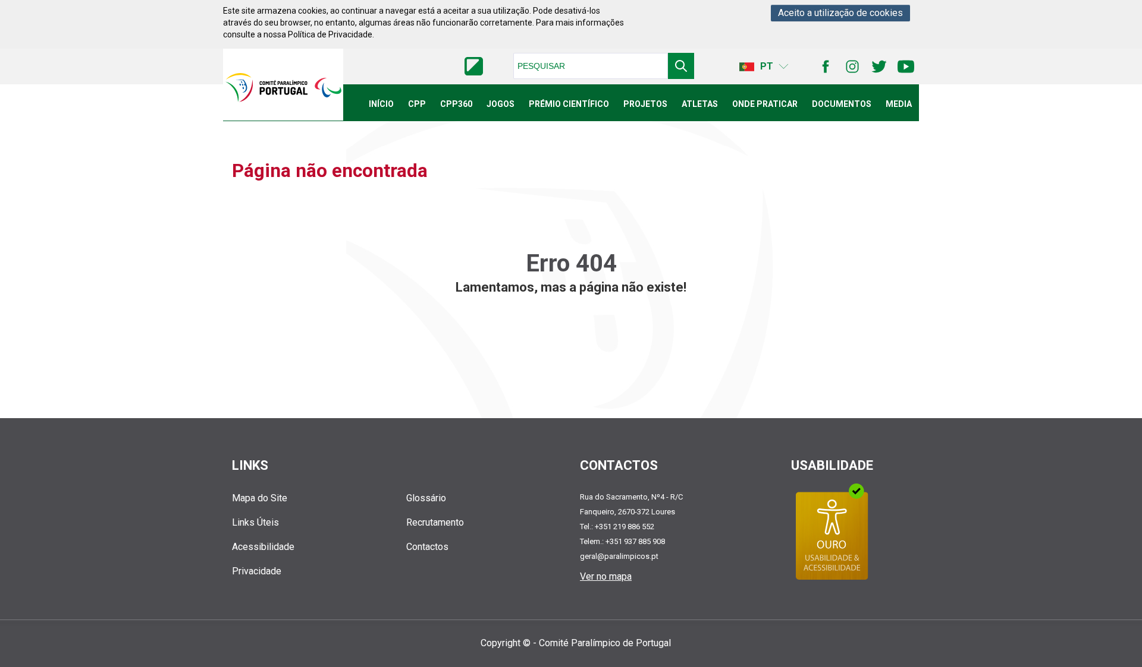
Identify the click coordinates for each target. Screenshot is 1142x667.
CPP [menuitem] (417, 104)
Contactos (427, 546)
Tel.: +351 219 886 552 (617, 526)
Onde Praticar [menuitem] (765, 104)
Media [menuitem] (899, 104)
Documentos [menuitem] (841, 104)
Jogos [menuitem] (500, 104)
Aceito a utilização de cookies (840, 12)
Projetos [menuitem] (645, 104)
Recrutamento (435, 522)
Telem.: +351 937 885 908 (622, 541)
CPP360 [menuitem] (456, 104)
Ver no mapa (606, 576)
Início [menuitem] (381, 104)
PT (766, 66)
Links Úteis (255, 522)
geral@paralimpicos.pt (619, 556)
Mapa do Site (259, 498)
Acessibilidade (263, 546)
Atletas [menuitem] (700, 104)
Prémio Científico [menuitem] (569, 104)
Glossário (426, 498)
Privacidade (256, 571)
